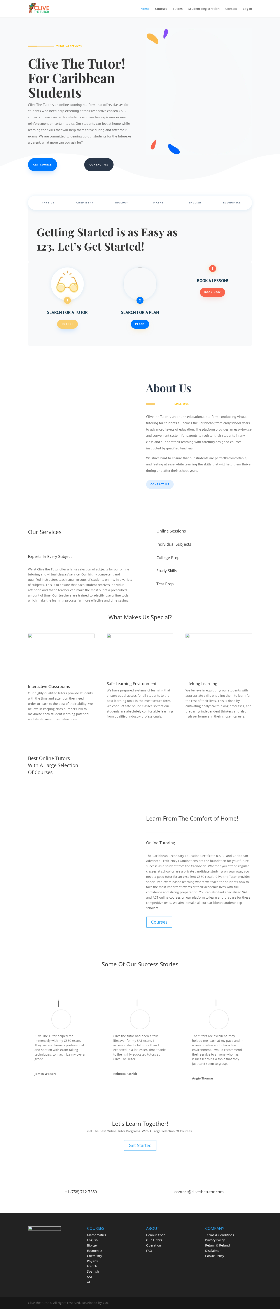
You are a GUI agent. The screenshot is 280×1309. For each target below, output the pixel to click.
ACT (90, 1282)
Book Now (212, 292)
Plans (140, 324)
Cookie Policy (214, 1256)
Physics (48, 202)
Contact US (159, 484)
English (195, 202)
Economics (232, 202)
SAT (90, 1277)
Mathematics (96, 1235)
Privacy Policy (215, 1240)
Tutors (178, 9)
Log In (247, 9)
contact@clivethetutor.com (199, 1191)
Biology (121, 202)
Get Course (42, 164)
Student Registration (204, 9)
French (92, 1266)
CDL (105, 1303)
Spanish (93, 1271)
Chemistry (84, 202)
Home (144, 9)
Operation (153, 1245)
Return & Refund (217, 1245)
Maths (158, 202)
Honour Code (155, 1235)
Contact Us (98, 164)
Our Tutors (154, 1240)
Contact (231, 9)
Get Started (140, 1145)
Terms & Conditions (219, 1235)
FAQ (149, 1250)
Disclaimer (213, 1250)
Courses (161, 9)
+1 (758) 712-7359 (81, 1191)
